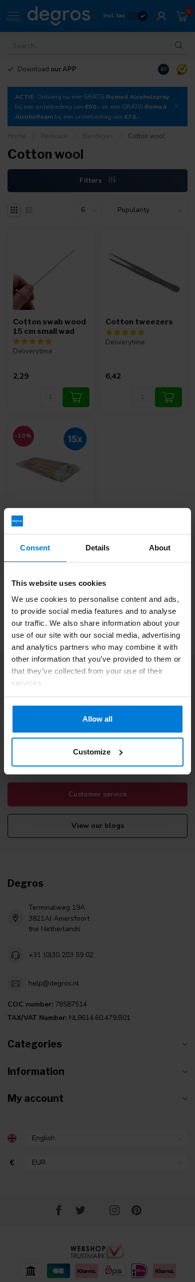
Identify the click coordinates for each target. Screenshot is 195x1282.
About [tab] (160, 547)
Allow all (97, 719)
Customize (91, 752)
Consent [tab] (35, 547)
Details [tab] (98, 547)
